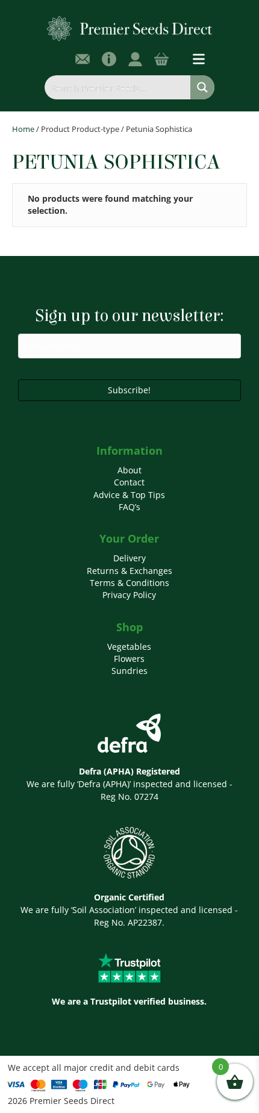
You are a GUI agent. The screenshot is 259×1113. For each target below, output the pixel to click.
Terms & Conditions (129, 582)
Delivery (129, 558)
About (129, 470)
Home (23, 128)
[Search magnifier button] (202, 87)
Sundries (129, 670)
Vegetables (129, 646)
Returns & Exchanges (129, 570)
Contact (129, 482)
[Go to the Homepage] (129, 28)
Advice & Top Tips (129, 494)
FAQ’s (129, 507)
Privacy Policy (129, 594)
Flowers (129, 658)
